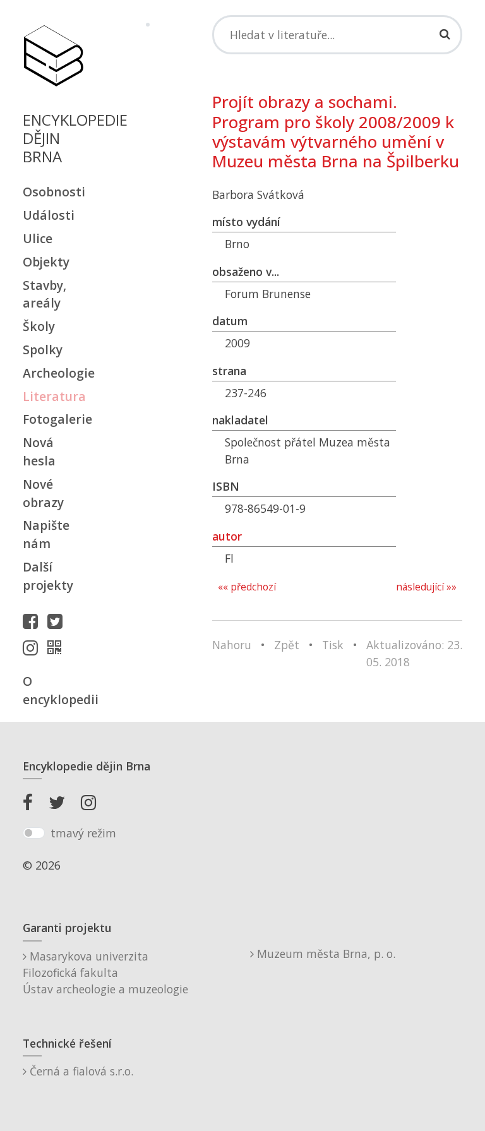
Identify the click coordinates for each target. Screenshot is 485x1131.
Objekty (46, 261)
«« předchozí (247, 587)
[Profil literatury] (57, 647)
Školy (39, 326)
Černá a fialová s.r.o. (80, 1071)
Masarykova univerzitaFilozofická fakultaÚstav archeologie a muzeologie (105, 972)
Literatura (53, 396)
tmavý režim (83, 833)
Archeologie (53, 372)
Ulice (37, 238)
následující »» (426, 587)
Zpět (286, 644)
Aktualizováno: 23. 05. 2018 (414, 653)
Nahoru (231, 644)
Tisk (333, 644)
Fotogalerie (53, 419)
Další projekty (48, 576)
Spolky (43, 349)
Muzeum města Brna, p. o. (324, 953)
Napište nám (46, 534)
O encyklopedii (53, 690)
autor (227, 536)
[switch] (34, 833)
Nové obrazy (43, 493)
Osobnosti (53, 191)
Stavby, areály (44, 294)
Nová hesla (39, 451)
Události (49, 215)
